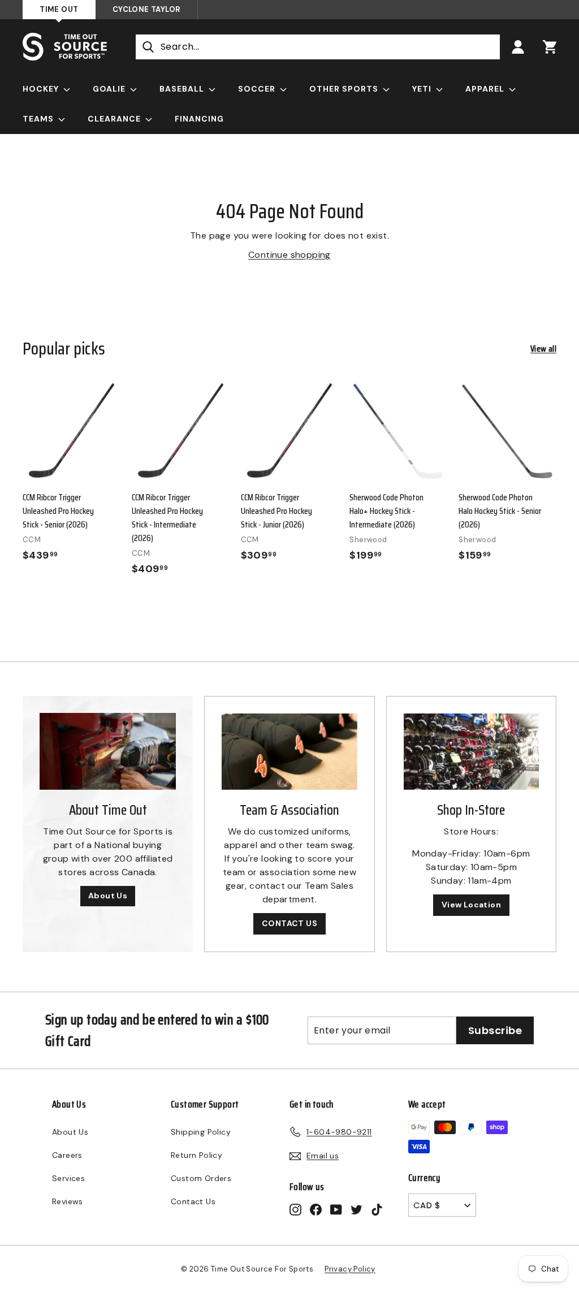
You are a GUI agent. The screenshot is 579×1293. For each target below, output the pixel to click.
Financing (199, 119)
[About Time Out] (108, 751)
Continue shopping (289, 255)
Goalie (110, 89)
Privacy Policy (350, 1269)
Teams (39, 119)
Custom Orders (201, 1178)
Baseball (182, 89)
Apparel (486, 89)
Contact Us (193, 1201)
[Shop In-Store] (471, 751)
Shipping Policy (201, 1132)
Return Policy (196, 1155)
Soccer (258, 89)
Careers (67, 1155)
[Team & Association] (289, 751)
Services (68, 1178)
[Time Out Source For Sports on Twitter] (356, 1209)
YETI (423, 89)
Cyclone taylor (146, 9)
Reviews (67, 1201)
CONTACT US (289, 923)
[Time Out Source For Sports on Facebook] (316, 1209)
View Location (471, 905)
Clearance (115, 119)
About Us (107, 895)
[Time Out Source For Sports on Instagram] (295, 1209)
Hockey (42, 89)
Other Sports (345, 89)
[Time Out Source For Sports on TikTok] (377, 1209)
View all (543, 349)
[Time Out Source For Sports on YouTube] (336, 1209)
